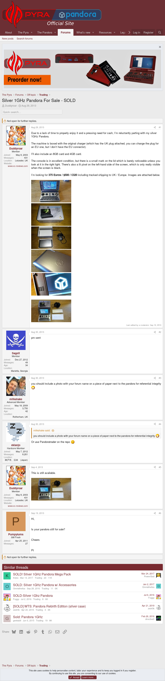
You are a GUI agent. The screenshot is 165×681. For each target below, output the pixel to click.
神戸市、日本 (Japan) (16, 459)
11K (50, 577)
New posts (7, 38)
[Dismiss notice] (159, 47)
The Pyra (23, 32)
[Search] (159, 32)
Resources (105, 32)
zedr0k (16, 609)
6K (56, 588)
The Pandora (44, 32)
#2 (160, 331)
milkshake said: (41, 430)
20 (45, 577)
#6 (160, 513)
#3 (160, 377)
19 (46, 620)
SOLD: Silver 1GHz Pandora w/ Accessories (44, 584)
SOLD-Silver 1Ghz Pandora (33, 595)
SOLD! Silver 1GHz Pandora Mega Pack (42, 574)
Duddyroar (11, 105)
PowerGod (149, 576)
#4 (160, 424)
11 (52, 588)
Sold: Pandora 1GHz (28, 617)
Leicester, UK (21, 160)
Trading (38, 577)
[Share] (154, 127)
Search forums (25, 38)
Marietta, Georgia (19, 370)
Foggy (16, 599)
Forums (65, 32)
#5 (160, 467)
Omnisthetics (19, 588)
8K (50, 620)
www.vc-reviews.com (18, 165)
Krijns (15, 577)
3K (49, 609)
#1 (160, 127)
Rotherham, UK (20, 416)
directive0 (149, 619)
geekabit (17, 620)
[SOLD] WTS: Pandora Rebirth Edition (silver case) (49, 606)
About (8, 32)
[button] (31, 32)
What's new (83, 32)
